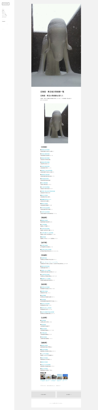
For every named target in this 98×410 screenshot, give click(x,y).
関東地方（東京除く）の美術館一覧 (42, 380)
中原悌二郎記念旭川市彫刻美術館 (48, 191)
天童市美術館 (44, 337)
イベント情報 (4, 14)
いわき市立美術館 (45, 353)
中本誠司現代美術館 (45, 274)
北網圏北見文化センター (46, 199)
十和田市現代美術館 (45, 228)
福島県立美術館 (44, 345)
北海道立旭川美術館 (45, 158)
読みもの (3, 11)
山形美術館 (43, 320)
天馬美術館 (43, 299)
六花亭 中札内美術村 (45, 211)
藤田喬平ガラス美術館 (45, 278)
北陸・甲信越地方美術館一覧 (59, 380)
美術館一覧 (58, 385)
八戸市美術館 (44, 224)
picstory (5, 3)
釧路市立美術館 (44, 203)
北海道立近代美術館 (45, 149)
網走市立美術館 (44, 195)
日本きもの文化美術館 (45, 364)
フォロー (7, 25)
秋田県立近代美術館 (45, 287)
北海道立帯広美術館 (45, 162)
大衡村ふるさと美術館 (45, 270)
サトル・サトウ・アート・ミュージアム (49, 262)
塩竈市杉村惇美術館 (45, 266)
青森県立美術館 (44, 220)
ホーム (3, 9)
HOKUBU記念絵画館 (45, 207)
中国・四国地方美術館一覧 (48, 380)
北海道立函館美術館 (45, 153)
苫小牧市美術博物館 (45, 187)
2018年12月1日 (43, 385)
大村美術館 (43, 295)
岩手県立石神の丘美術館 (46, 249)
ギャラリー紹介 (4, 15)
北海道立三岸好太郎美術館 (46, 170)
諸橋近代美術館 (44, 362)
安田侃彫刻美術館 (45, 178)
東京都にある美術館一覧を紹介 (54, 380)
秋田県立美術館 (44, 291)
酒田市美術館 (44, 328)
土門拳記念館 (44, 332)
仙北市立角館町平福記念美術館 (47, 312)
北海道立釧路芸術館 (45, 166)
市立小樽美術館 (44, 182)
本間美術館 (43, 324)
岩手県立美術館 (44, 245)
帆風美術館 (43, 236)
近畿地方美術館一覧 (65, 380)
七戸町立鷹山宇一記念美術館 (47, 232)
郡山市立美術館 (44, 349)
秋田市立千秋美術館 (45, 303)
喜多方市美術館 (44, 357)
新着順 (3, 10)
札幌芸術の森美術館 (45, 174)
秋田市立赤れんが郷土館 (46, 307)
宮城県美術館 (44, 257)
